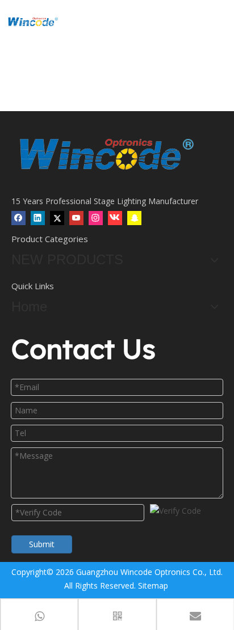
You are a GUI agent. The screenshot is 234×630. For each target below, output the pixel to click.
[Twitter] (57, 217)
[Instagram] (96, 217)
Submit (42, 544)
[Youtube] (76, 217)
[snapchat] (134, 217)
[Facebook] (18, 217)
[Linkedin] (38, 217)
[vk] (115, 217)
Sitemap (153, 585)
